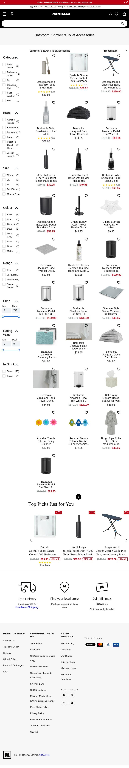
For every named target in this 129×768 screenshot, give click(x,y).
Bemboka (12, 127)
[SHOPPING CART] (124, 14)
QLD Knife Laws (38, 690)
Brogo (10, 137)
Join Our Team (68, 662)
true (9, 371)
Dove (9, 229)
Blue (9, 219)
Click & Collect (94, 7)
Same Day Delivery (75, 7)
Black (9, 214)
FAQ (5, 671)
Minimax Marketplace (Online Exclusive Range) (42, 698)
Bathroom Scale (12, 74)
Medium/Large (14, 194)
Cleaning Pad (11, 86)
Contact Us (8, 640)
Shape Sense (10, 286)
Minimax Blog (67, 643)
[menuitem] (10, 66)
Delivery (7, 653)
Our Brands (66, 656)
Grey (9, 246)
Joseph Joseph (10, 154)
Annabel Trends (11, 121)
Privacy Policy (37, 713)
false (10, 376)
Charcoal (11, 224)
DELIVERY (51, 7)
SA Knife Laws (37, 684)
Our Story (65, 649)
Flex (9, 270)
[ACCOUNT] (110, 14)
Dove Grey (9, 235)
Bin (8, 80)
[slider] (3, 317)
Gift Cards (35, 649)
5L (8, 184)
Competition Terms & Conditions (40, 675)
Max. (14, 306)
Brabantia (12, 132)
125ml (10, 175)
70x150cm (12, 189)
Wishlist (34, 732)
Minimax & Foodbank (66, 676)
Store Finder (36, 643)
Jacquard (11, 274)
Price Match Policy (39, 707)
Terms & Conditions (40, 725)
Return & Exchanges (13, 665)
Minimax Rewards (39, 666)
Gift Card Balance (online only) (42, 658)
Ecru (9, 241)
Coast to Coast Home (11, 145)
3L (8, 180)
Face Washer (11, 94)
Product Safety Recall (41, 719)
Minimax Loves (68, 668)
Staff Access (44, 755)
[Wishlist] (116, 14)
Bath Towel (10, 66)
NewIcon (11, 279)
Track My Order (11, 646)
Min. (4, 306)
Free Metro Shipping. (27, 607)
